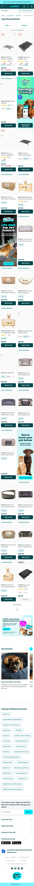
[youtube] (12, 869)
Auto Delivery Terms (23, 857)
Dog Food (6, 714)
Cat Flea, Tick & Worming (22, 735)
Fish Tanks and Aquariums (11, 757)
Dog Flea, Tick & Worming (11, 725)
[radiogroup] (8, 65)
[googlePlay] (16, 844)
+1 (13, 64)
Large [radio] (20, 64)
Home (2, 15)
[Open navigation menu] (2, 6)
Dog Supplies (10, 15)
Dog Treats (6, 730)
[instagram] (19, 869)
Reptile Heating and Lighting (12, 789)
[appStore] (6, 844)
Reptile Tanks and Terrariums (12, 784)
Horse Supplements (21, 741)
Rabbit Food (7, 773)
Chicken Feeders (22, 762)
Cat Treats (6, 741)
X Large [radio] (25, 64)
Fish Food (6, 752)
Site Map (23, 860)
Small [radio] (3, 64)
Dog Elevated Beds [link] (28, 15)
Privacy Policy (10, 860)
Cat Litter (19, 730)
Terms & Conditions (10, 857)
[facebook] (15, 869)
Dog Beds (18, 15)
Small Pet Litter (8, 778)
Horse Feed (6, 746)
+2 (30, 158)
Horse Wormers (21, 746)
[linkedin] (22, 869)
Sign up (28, 812)
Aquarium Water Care (21, 752)
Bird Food (6, 768)
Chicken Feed (7, 762)
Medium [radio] (9, 64)
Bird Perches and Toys (22, 768)
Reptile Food (22, 778)
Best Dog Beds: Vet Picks (11, 682)
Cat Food (6, 735)
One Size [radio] (4, 202)
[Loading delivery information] (9, 11)
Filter (7, 25)
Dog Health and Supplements (12, 719)
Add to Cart (8, 73)
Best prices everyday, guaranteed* (17, 2)
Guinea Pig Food (21, 773)
